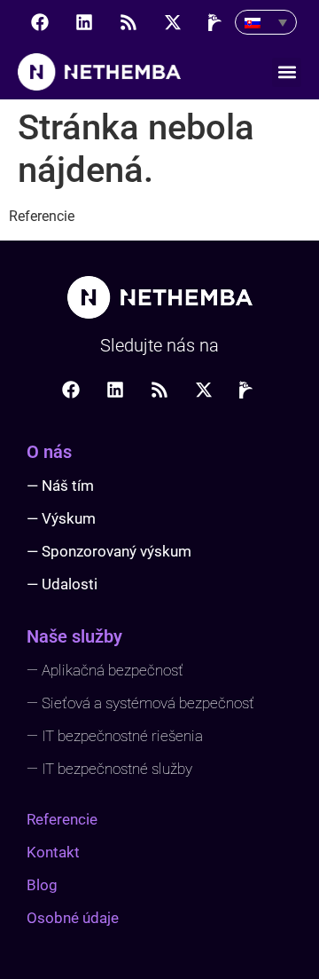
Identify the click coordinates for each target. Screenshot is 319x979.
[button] (286, 72)
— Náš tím (60, 485)
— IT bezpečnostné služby (109, 769)
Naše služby (74, 636)
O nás (49, 451)
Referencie (62, 819)
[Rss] (128, 22)
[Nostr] (217, 22)
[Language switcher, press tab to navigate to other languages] (266, 22)
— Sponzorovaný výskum (109, 551)
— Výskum (61, 518)
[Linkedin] (84, 22)
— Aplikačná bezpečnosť (105, 670)
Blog (42, 885)
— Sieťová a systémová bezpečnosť (140, 703)
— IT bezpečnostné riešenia (115, 736)
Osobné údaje (73, 918)
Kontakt (53, 852)
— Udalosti (62, 584)
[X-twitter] (173, 22)
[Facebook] (40, 22)
